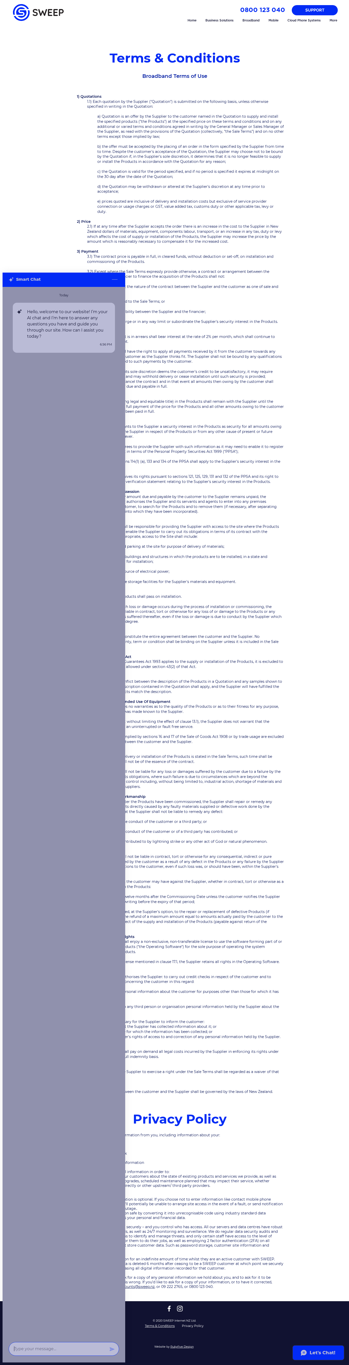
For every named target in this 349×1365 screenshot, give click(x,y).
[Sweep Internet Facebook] (169, 1308)
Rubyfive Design (182, 1346)
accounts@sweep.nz (137, 1286)
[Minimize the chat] (115, 280)
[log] (64, 813)
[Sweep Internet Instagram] (180, 1308)
